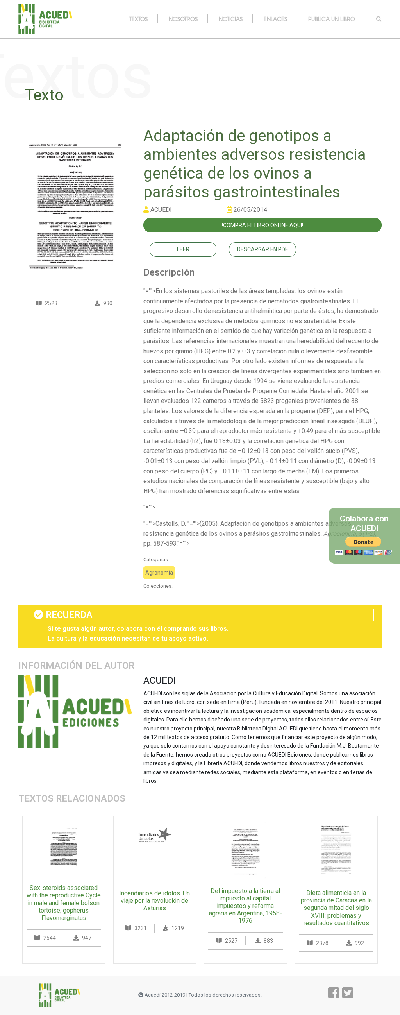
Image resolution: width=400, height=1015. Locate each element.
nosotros (183, 19)
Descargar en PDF (262, 249)
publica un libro (331, 19)
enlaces (275, 19)
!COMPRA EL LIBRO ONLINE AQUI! (262, 225)
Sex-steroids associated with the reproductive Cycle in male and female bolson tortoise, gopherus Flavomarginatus (64, 903)
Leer (183, 249)
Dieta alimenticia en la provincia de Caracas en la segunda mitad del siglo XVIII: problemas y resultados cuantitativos (336, 908)
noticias (231, 19)
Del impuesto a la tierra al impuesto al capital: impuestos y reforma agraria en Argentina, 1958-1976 (245, 906)
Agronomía (159, 572)
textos (138, 19)
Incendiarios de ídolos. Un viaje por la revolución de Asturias (154, 901)
